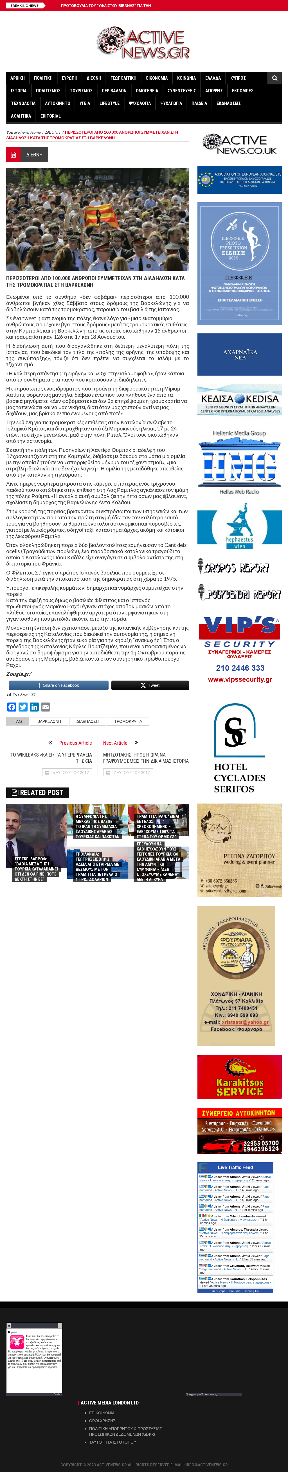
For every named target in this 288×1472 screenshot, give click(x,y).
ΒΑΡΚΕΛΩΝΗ (49, 721)
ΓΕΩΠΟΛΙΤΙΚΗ (123, 78)
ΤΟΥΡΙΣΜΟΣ (81, 90)
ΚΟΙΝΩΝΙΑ (186, 78)
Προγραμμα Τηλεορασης (201, 1394)
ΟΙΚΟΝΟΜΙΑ (157, 78)
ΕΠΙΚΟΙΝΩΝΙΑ (101, 1412)
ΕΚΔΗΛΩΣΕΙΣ (229, 103)
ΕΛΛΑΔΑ (213, 78)
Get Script (218, 1291)
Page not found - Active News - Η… (234, 1188)
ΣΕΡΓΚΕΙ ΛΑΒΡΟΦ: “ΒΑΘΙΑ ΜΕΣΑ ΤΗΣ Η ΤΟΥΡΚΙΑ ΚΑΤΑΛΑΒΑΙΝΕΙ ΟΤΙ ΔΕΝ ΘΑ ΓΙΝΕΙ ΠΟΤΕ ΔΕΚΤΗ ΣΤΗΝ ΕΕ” (36, 869)
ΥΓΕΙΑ (85, 103)
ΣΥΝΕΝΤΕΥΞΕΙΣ (182, 90)
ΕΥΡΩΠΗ (69, 78)
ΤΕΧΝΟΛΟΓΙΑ (23, 103)
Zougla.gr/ (18, 674)
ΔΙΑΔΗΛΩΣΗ (87, 721)
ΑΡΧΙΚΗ (17, 78)
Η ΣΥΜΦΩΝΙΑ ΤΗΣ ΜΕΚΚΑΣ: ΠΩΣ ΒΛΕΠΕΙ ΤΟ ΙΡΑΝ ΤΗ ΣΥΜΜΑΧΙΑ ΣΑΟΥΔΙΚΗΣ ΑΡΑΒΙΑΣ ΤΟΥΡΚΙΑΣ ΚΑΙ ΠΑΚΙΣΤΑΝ (98, 826)
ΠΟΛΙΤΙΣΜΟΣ (48, 90)
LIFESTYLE (110, 103)
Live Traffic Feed (235, 1167)
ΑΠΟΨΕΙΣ (214, 90)
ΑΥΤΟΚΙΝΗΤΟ (57, 103)
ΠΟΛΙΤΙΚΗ (43, 78)
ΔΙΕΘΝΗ (94, 78)
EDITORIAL (50, 116)
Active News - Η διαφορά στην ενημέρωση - (235, 1178)
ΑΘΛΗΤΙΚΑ (21, 116)
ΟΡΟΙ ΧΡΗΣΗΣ (102, 1420)
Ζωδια (57, 1394)
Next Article (115, 743)
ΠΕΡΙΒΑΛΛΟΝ (114, 90)
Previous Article (75, 743)
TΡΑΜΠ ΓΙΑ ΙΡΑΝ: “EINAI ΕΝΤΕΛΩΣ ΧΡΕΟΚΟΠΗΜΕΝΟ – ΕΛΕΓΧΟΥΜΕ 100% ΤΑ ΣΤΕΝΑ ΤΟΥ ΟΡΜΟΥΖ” (158, 826)
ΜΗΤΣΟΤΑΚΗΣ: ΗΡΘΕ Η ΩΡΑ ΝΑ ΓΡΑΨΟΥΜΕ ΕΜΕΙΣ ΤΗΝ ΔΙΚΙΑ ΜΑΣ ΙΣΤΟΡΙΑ (146, 758)
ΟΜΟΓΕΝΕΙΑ (147, 90)
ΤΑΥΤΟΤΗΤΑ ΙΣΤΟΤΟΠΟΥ (112, 1442)
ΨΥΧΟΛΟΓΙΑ (140, 103)
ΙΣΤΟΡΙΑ (19, 90)
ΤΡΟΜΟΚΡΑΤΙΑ (128, 721)
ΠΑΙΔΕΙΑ (199, 103)
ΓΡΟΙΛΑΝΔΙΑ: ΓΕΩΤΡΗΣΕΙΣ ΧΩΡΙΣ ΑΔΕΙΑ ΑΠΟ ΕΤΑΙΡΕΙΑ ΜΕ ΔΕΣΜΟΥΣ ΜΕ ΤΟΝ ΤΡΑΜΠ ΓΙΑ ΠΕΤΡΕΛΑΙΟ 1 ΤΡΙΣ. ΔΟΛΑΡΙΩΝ (97, 867)
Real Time (234, 1291)
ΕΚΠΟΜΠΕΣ (242, 90)
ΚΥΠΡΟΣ (238, 78)
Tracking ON (251, 1291)
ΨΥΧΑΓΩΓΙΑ (171, 103)
